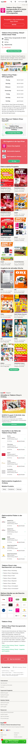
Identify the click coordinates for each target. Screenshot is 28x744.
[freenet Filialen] (24, 599)
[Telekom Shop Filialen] (11, 599)
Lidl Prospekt (3, 706)
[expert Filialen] (24, 605)
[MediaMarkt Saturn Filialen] (4, 599)
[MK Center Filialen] (17, 610)
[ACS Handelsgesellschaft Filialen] (11, 616)
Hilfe (2, 733)
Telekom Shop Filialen (18, 672)
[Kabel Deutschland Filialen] (24, 610)
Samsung (19, 489)
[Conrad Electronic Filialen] (11, 610)
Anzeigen (24, 4)
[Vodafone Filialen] (17, 605)
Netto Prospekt (4, 704)
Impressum (16, 733)
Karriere (2, 687)
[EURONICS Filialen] (4, 610)
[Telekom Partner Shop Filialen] (4, 616)
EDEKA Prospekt (4, 693)
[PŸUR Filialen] (24, 616)
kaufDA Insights (4, 714)
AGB (2, 737)
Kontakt (16, 735)
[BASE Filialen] (17, 599)
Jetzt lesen (14, 424)
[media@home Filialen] (11, 605)
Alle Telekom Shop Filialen (14, 51)
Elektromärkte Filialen (6, 672)
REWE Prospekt (4, 697)
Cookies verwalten (18, 737)
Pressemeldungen (5, 718)
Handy (4, 489)
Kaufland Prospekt (5, 695)
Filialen (12, 670)
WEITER (14, 24)
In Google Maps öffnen (14, 132)
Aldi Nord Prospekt (5, 702)
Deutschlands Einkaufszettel (7, 712)
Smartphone (11, 489)
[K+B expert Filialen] (17, 616)
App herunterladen (5, 716)
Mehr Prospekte (14, 369)
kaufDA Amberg (5, 670)
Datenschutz (3, 735)
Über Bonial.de (4, 683)
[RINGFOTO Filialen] (4, 605)
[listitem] (7, 180)
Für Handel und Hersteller (6, 685)
